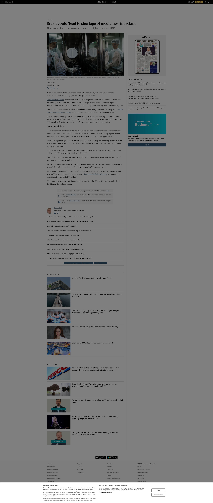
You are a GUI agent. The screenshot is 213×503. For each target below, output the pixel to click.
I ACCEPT (158, 490)
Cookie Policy (53, 496)
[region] (106, 492)
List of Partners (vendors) (105, 492)
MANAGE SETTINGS (158, 494)
